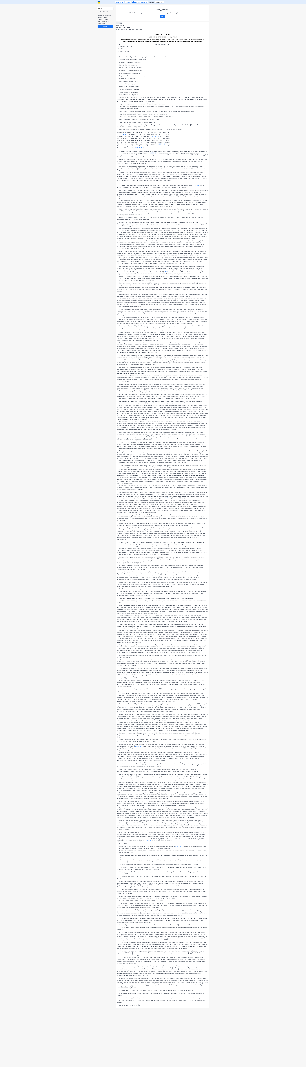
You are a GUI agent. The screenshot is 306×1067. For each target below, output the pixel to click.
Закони (100, 8)
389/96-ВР (138, 148)
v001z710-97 (153, 153)
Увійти (105, 26)
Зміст (128, 2)
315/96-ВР (162, 144)
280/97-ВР (138, 746)
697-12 (127, 707)
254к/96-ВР (123, 134)
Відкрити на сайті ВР (140, 2)
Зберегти (120, 2)
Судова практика (103, 11)
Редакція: (151, 2)
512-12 (166, 498)
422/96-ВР (155, 136)
